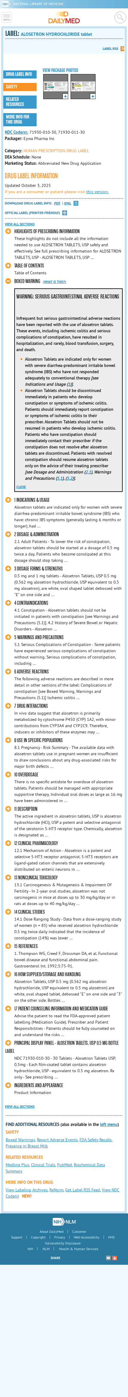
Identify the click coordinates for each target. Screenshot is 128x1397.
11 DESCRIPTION (26, 809)
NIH (30, 1249)
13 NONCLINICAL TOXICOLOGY (36, 878)
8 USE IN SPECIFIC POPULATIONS (38, 740)
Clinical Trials (43, 1164)
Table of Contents (29, 266)
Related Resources (15, 101)
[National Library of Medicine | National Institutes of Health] (64, 1222)
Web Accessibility (86, 1237)
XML (67, 203)
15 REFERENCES (26, 946)
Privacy (59, 1237)
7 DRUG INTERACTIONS (31, 706)
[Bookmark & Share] (114, 1258)
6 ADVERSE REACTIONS (31, 672)
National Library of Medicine (38, 3)
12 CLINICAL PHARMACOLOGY (36, 843)
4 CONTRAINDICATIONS (31, 603)
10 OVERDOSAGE (26, 775)
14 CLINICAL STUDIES (29, 912)
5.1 (60, 478)
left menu (109, 1124)
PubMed (64, 1164)
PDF (57, 203)
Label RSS (110, 48)
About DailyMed (51, 1231)
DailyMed (64, 17)
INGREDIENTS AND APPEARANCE (38, 1085)
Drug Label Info (19, 74)
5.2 (69, 478)
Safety (11, 87)
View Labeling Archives (27, 1190)
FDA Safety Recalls (95, 1139)
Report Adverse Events (57, 1139)
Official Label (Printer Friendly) (32, 212)
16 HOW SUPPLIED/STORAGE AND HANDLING (47, 974)
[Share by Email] (108, 1258)
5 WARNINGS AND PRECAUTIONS (39, 637)
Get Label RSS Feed (82, 1190)
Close (21, 486)
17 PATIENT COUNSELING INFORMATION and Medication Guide (61, 1009)
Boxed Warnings (20, 1139)
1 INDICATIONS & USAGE (32, 500)
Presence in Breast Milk (27, 1146)
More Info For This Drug (17, 119)
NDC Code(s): (16, 132)
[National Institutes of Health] (7, 3)
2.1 (88, 472)
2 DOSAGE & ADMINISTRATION (36, 534)
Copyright (38, 1237)
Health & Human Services (78, 1249)
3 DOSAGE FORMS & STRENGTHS (38, 569)
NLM (46, 1249)
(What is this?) (54, 282)
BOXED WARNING (27, 281)
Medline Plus (17, 1164)
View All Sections (20, 224)
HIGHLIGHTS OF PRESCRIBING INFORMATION (47, 231)
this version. (97, 191)
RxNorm (56, 1190)
